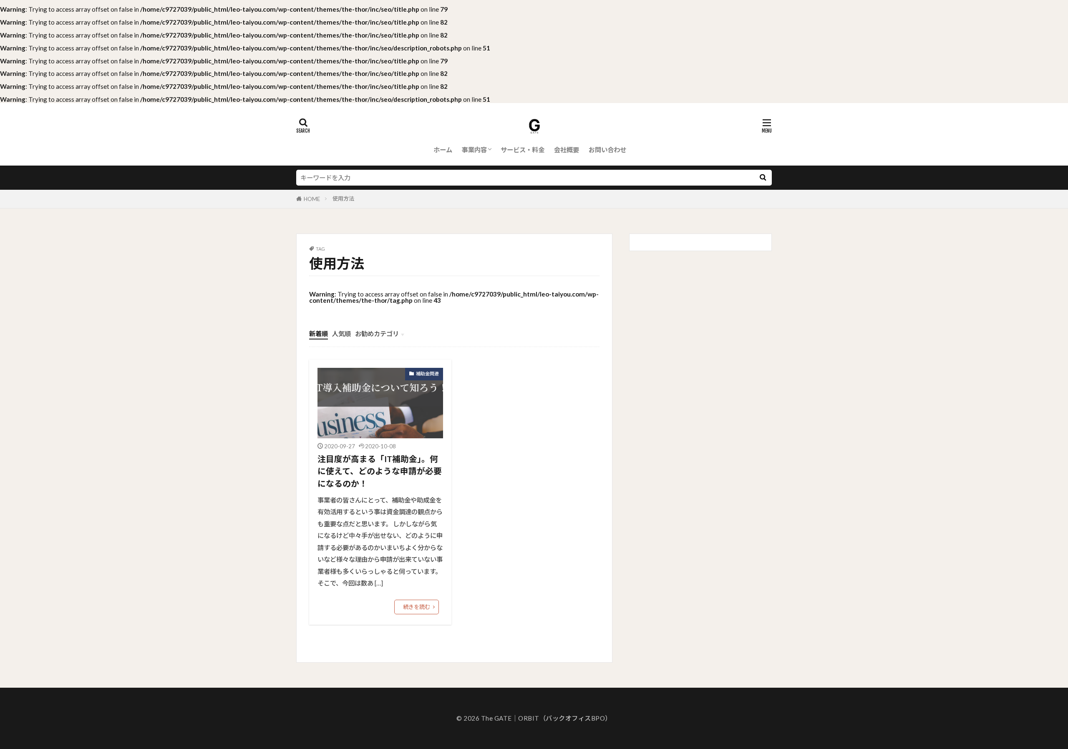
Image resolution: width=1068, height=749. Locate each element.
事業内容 (474, 149)
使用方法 (343, 198)
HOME (312, 199)
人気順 (341, 333)
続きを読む (416, 606)
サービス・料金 (522, 149)
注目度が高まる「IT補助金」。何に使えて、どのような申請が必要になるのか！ (379, 471)
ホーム (442, 149)
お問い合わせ (607, 149)
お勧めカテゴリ (377, 333)
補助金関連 (427, 373)
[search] (762, 178)
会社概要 (566, 149)
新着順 (318, 333)
